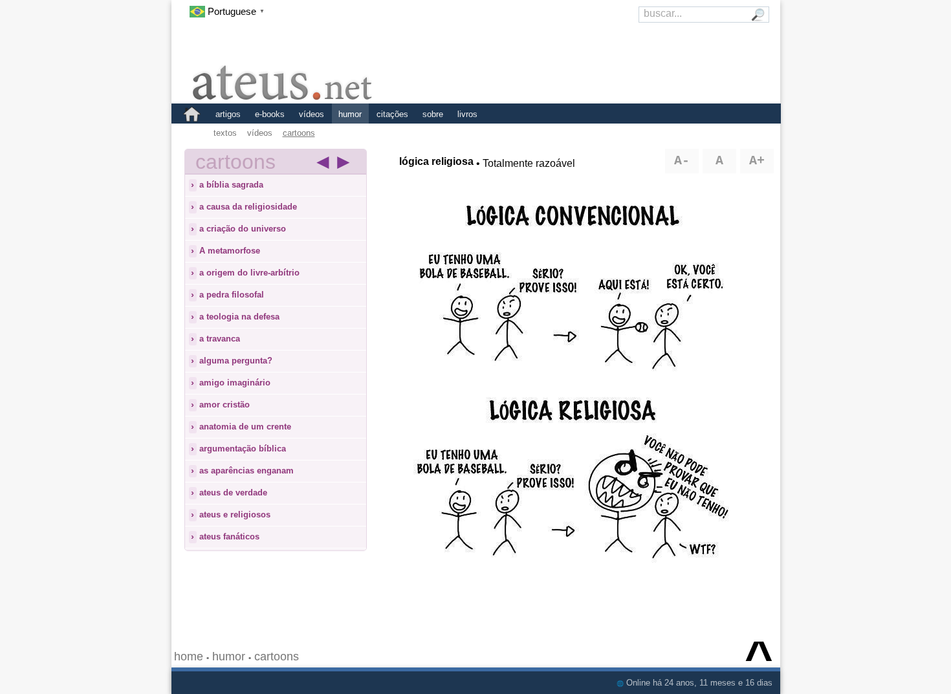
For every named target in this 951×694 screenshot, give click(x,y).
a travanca (219, 338)
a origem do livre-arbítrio (249, 272)
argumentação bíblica (242, 448)
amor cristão (224, 404)
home (188, 656)
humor (350, 114)
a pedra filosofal (231, 294)
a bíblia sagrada (231, 185)
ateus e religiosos (234, 514)
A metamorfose (229, 250)
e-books (270, 114)
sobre (432, 114)
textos (225, 133)
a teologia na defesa (239, 316)
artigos (228, 114)
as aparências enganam (246, 470)
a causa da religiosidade (248, 206)
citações (392, 114)
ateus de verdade (233, 492)
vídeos (311, 114)
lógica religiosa (436, 161)
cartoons (299, 133)
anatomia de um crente (245, 426)
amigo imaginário (234, 382)
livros (467, 114)
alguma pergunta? (235, 360)
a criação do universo (242, 228)
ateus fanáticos (229, 536)
